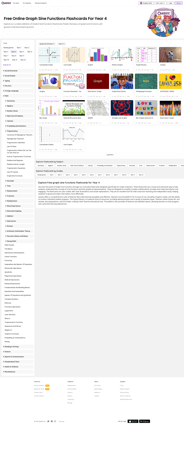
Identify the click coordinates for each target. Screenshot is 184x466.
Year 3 (6, 52)
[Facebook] (52, 421)
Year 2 (26, 48)
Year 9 (21, 56)
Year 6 (29, 52)
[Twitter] (48, 421)
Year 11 (14, 60)
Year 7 (6, 56)
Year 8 (13, 56)
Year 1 (19, 48)
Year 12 (23, 60)
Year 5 (21, 52)
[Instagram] (55, 421)
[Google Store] (144, 421)
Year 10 (6, 60)
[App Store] (133, 421)
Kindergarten (9, 48)
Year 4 (13, 52)
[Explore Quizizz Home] (6, 3)
